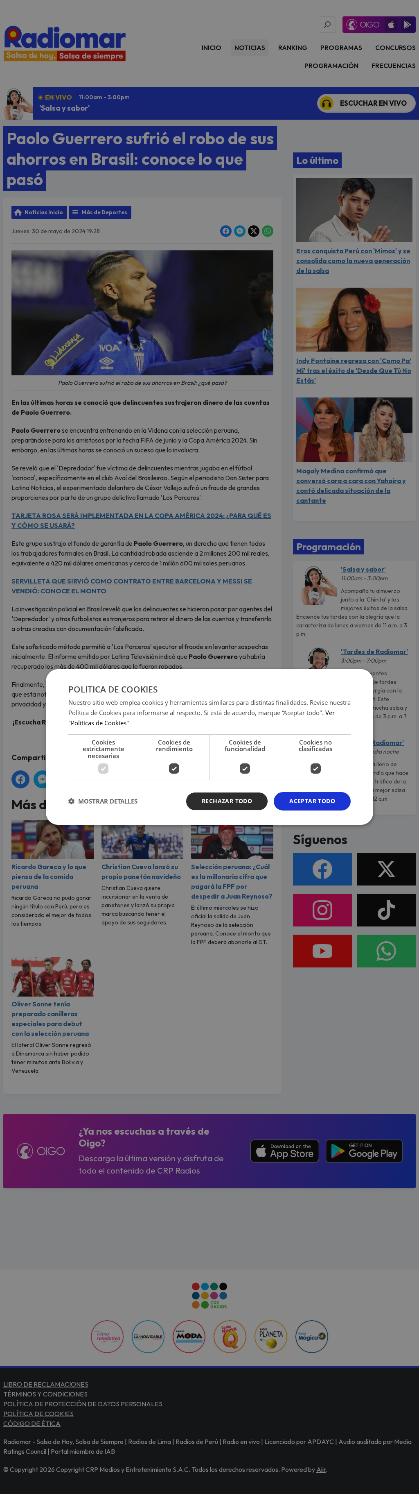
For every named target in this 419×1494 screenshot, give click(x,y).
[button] (102, 801)
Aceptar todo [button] (312, 801)
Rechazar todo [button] (227, 801)
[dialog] (209, 747)
